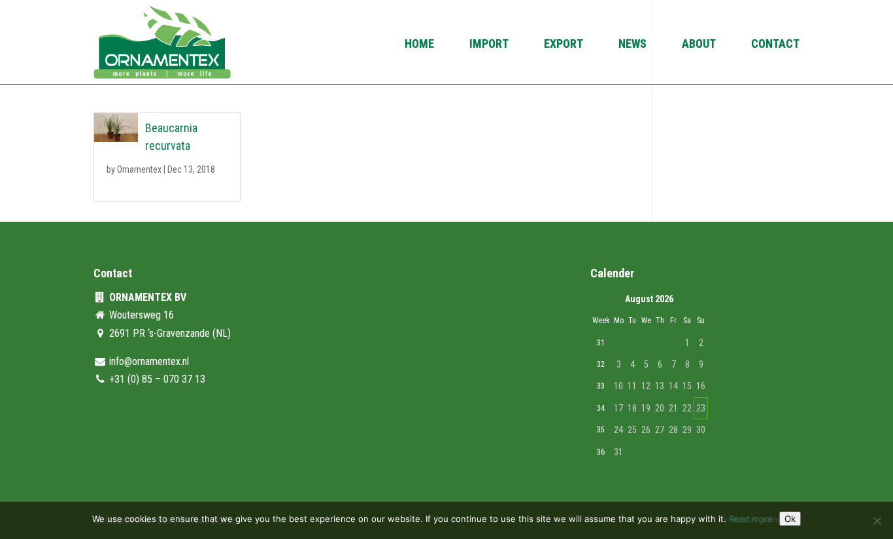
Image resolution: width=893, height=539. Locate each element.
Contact (775, 44)
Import (489, 44)
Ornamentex (139, 169)
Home (419, 44)
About (699, 44)
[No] (876, 520)
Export (563, 44)
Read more (751, 518)
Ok (790, 518)
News (632, 44)
